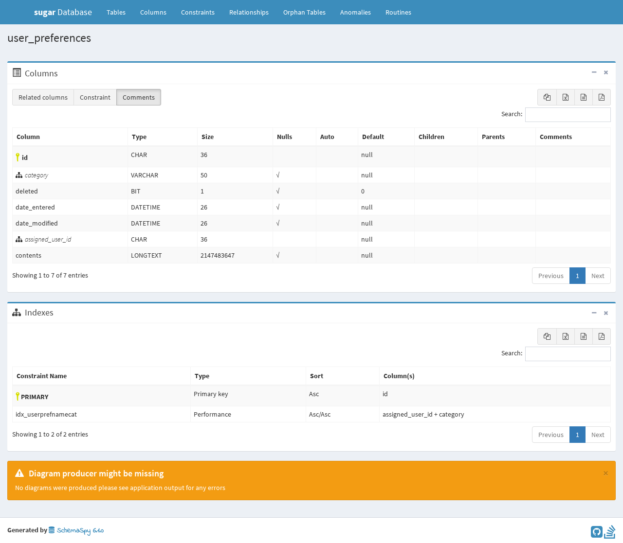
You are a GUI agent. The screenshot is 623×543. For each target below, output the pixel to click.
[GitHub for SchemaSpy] (597, 534)
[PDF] (601, 97)
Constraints (198, 12)
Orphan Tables (304, 12)
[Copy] (547, 97)
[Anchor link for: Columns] (63, 73)
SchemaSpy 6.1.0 (79, 530)
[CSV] (583, 97)
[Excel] (565, 97)
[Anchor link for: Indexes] (59, 312)
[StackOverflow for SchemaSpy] (610, 534)
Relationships (249, 12)
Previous (551, 275)
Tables (120, 12)
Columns (153, 12)
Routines (398, 12)
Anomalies (355, 12)
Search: (511, 114)
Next (598, 275)
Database (63, 12)
